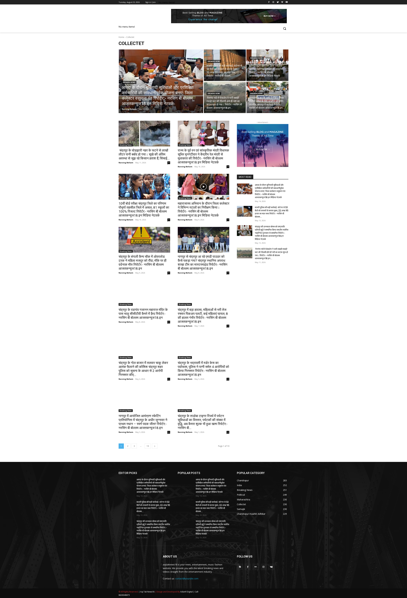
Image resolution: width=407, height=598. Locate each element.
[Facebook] (269, 2)
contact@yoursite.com (186, 578)
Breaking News (129, 82)
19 (148, 446)
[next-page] (154, 446)
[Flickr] (255, 567)
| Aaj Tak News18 (146, 591)
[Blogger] (240, 567)
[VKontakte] (271, 567)
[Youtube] (286, 2)
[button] (284, 28)
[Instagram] (273, 2)
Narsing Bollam (126, 162)
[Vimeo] (282, 2)
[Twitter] (278, 2)
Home (121, 37)
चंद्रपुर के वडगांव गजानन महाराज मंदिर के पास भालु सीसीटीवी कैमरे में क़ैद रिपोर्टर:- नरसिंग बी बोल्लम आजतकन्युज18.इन (143, 314)
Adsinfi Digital (186, 591)
